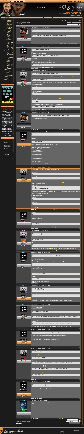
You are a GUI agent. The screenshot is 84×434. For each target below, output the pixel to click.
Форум (5, 79)
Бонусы (8, 61)
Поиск (77, 20)
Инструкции (9, 62)
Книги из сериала (10, 75)
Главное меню (6, 19)
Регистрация (76, 13)
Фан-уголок (6, 76)
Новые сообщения (62, 20)
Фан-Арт (8, 77)
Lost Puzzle (9, 71)
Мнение (8, 35)
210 (49, 285)
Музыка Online (71, 13)
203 (49, 70)
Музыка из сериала (10, 74)
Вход (80, 13)
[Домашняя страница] (35, 129)
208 (49, 230)
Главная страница (65, 13)
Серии (8, 36)
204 (49, 112)
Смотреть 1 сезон (10, 63)
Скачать (5, 50)
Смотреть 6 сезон (10, 67)
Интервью (8, 33)
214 (49, 381)
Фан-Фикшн (9, 78)
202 (49, 46)
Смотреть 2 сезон (10, 64)
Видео (8, 32)
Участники (67, 20)
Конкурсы (8, 25)
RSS (79, 20)
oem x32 (33, 146)
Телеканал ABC (9, 68)
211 (49, 304)
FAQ (8, 133)
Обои (8, 72)
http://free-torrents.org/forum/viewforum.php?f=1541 (40, 163)
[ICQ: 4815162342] (37, 129)
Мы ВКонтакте (9, 26)
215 (47, 400)
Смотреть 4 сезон (10, 66)
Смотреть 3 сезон (10, 65)
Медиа (5, 69)
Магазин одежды (10, 23)
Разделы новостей (7, 30)
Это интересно (9, 40)
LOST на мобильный (9, 22)
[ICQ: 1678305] (37, 398)
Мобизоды (8, 70)
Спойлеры (8, 31)
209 (49, 252)
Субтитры (8, 60)
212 (49, 329)
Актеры (8, 38)
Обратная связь (9, 27)
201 (49, 27)
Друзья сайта (9, 24)
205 (49, 131)
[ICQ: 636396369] (35, 110)
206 (49, 167)
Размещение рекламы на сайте (10, 29)
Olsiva (24, 23)
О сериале (9, 21)
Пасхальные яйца (10, 34)
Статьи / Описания (7, 37)
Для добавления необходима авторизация (7, 131)
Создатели (9, 39)
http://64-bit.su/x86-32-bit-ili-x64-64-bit (38, 306)
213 (49, 348)
